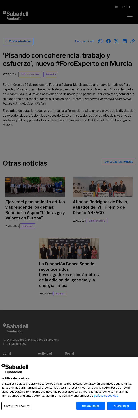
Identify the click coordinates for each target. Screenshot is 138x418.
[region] (69, 387)
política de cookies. (106, 395)
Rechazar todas (90, 405)
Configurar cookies (16, 406)
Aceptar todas (121, 405)
